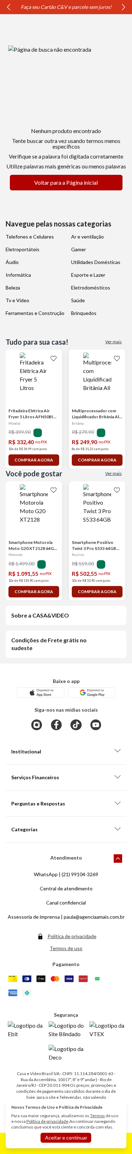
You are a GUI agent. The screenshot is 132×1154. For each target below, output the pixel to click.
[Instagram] (36, 724)
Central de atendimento (66, 888)
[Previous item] (8, 7)
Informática (18, 275)
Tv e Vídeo (17, 300)
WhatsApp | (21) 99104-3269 (66, 874)
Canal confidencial (66, 903)
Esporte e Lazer (88, 275)
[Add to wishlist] (53, 358)
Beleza (13, 288)
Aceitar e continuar (66, 1138)
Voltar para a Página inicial (66, 182)
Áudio (12, 262)
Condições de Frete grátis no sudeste (49, 644)
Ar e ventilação (87, 237)
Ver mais (113, 341)
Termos (97, 1115)
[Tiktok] (76, 724)
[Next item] (123, 7)
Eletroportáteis (22, 249)
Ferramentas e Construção (35, 313)
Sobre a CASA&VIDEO (40, 615)
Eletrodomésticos (90, 288)
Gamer (78, 249)
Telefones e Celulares (30, 237)
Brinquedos (83, 313)
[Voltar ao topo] (118, 858)
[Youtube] (95, 724)
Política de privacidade (72, 936)
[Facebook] (56, 724)
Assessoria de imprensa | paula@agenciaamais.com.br (66, 917)
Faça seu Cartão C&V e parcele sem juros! (79, 7)
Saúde (78, 300)
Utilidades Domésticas (95, 262)
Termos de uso (66, 948)
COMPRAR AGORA (33, 460)
